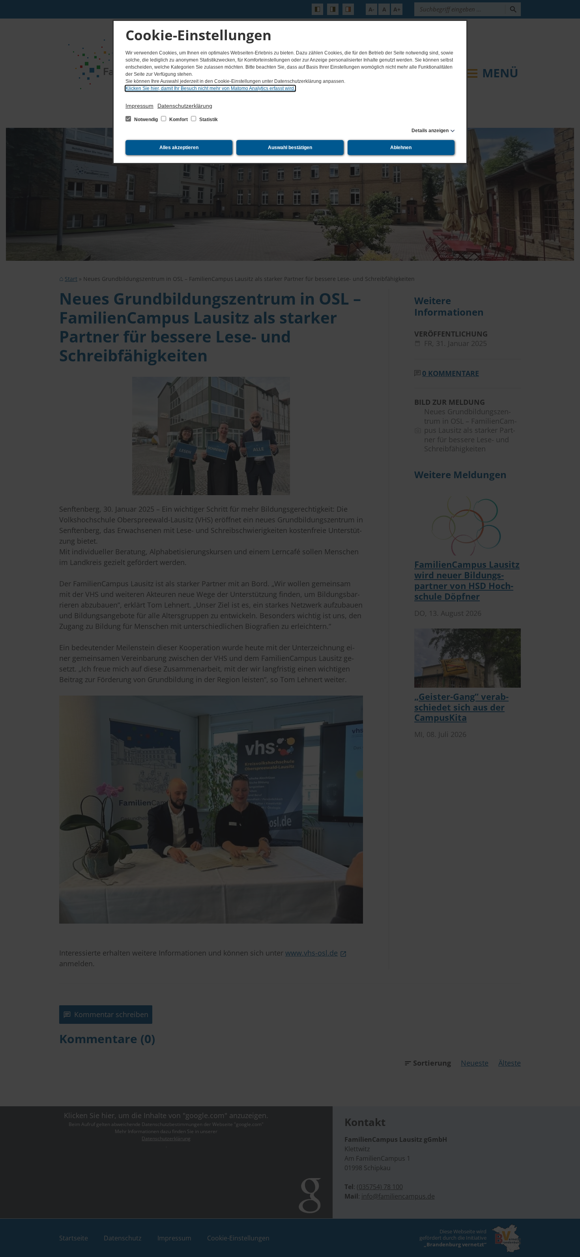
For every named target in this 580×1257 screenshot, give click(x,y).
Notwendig (146, 119)
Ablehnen (401, 147)
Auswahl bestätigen (290, 147)
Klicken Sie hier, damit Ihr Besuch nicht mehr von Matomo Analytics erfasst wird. (210, 88)
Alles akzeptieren (178, 147)
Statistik (208, 119)
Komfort (178, 119)
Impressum (139, 106)
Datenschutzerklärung (184, 106)
